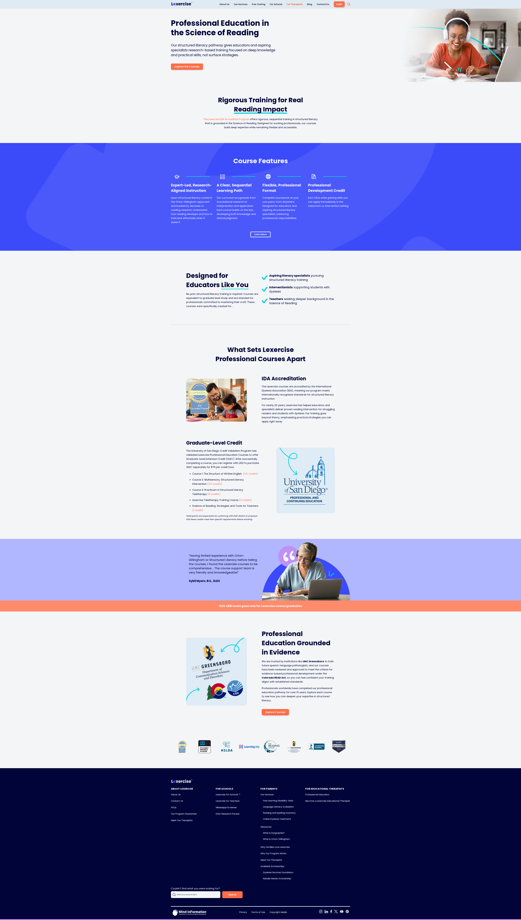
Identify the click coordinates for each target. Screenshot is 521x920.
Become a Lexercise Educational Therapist (327, 801)
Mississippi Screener (226, 807)
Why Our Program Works (273, 853)
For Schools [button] (276, 4)
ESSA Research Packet (228, 813)
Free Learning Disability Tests (278, 800)
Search (232, 894)
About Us (176, 794)
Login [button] (339, 4)
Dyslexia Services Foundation (278, 872)
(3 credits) (245, 500)
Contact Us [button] (323, 4)
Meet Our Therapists (182, 820)
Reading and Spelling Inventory (279, 812)
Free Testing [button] (258, 4)
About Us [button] (224, 4)
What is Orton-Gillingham (276, 839)
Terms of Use (258, 912)
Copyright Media (278, 912)
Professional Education (317, 794)
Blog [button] (309, 4)
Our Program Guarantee (184, 813)
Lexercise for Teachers (227, 801)
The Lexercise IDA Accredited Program (226, 119)
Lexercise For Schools (228, 794)
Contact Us (177, 801)
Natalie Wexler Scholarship (277, 878)
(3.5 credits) (250, 473)
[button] (348, 4)
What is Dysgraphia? (274, 833)
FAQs (173, 807)
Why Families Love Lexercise (275, 847)
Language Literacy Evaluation (278, 806)
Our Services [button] (240, 4)
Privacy (243, 912)
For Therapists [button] (295, 4)
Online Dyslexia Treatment (277, 819)
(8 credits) (213, 494)
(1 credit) (197, 510)
